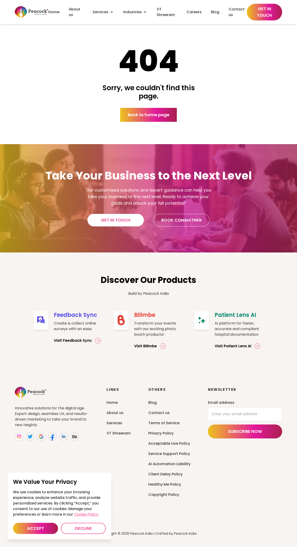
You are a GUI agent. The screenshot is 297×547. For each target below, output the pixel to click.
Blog (152, 402)
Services (114, 423)
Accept (35, 528)
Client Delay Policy (165, 474)
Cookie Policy (86, 514)
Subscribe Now (245, 431)
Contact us (159, 412)
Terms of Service (164, 423)
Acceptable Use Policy (169, 443)
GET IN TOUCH (264, 12)
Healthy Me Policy (164, 484)
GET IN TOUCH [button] (115, 220)
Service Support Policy (169, 453)
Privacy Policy (161, 433)
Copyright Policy (163, 494)
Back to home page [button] (148, 115)
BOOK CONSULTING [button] (181, 220)
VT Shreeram (119, 433)
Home (112, 402)
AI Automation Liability (169, 464)
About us (115, 412)
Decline (83, 528)
